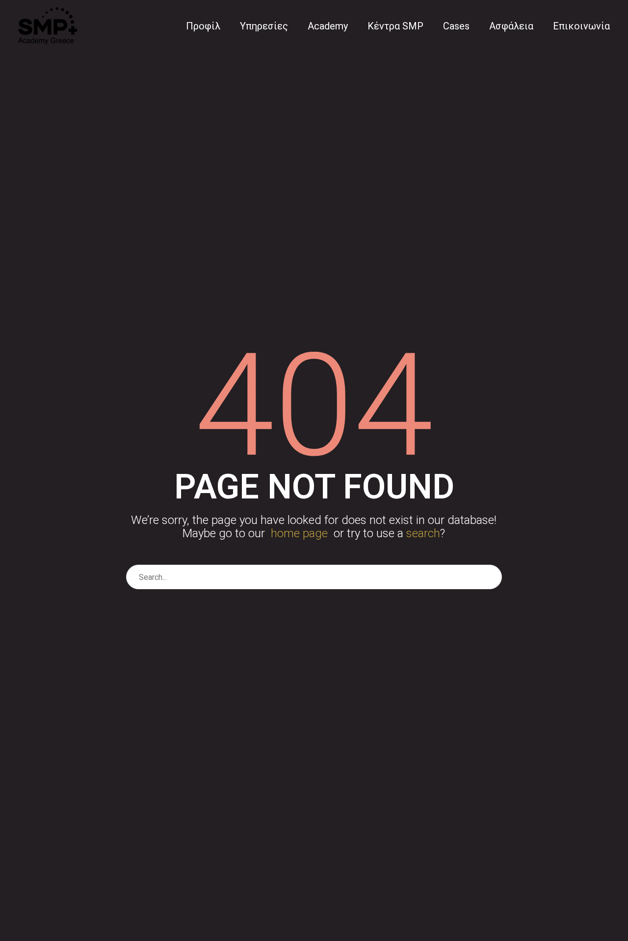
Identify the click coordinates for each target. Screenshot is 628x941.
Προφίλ (203, 26)
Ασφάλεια (511, 26)
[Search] (490, 577)
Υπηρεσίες (264, 26)
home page (299, 533)
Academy (328, 26)
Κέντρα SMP (395, 26)
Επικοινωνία (581, 26)
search (423, 533)
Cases (456, 26)
